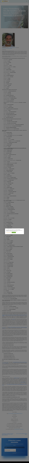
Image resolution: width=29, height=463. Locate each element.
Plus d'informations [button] (8, 232)
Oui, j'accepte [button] (13, 232)
